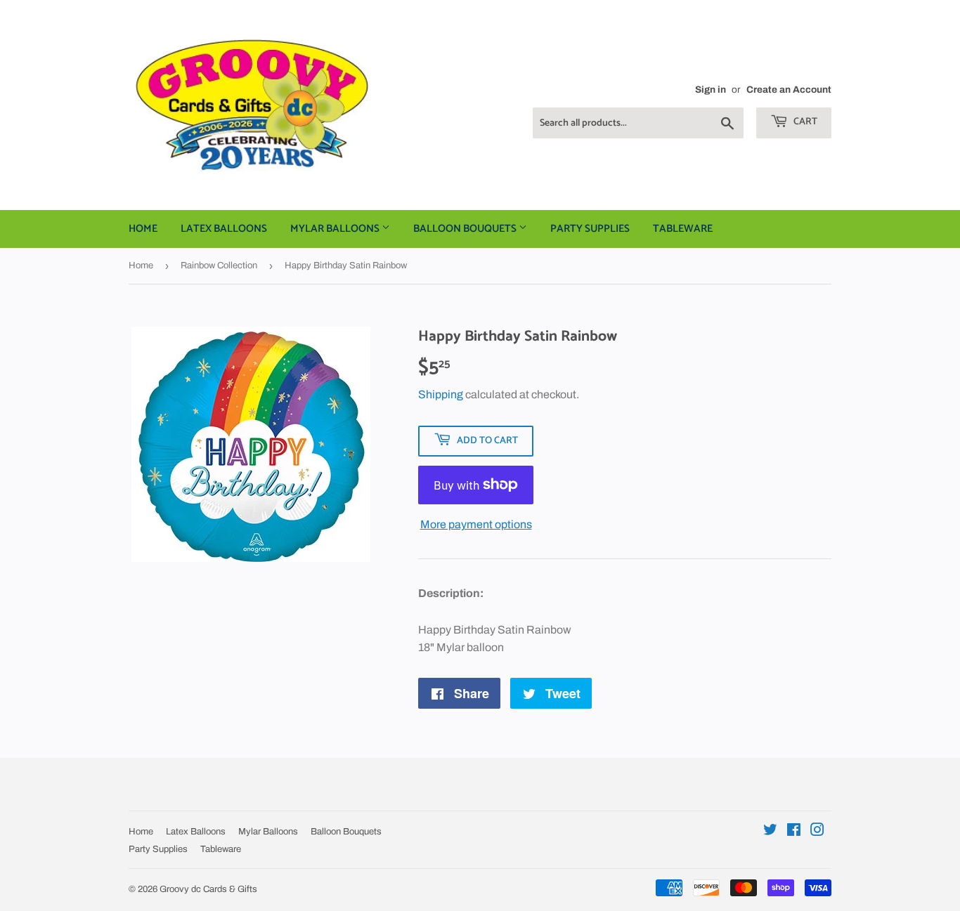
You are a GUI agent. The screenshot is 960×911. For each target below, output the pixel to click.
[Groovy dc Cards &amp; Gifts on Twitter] (770, 831)
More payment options (476, 524)
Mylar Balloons (336, 228)
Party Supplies (590, 228)
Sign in (710, 89)
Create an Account (788, 89)
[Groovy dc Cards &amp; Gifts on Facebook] (793, 831)
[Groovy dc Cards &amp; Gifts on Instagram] (817, 831)
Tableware (683, 228)
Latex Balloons (224, 228)
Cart (804, 122)
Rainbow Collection (219, 265)
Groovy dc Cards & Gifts (208, 889)
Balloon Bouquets (466, 228)
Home (143, 228)
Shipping (440, 394)
